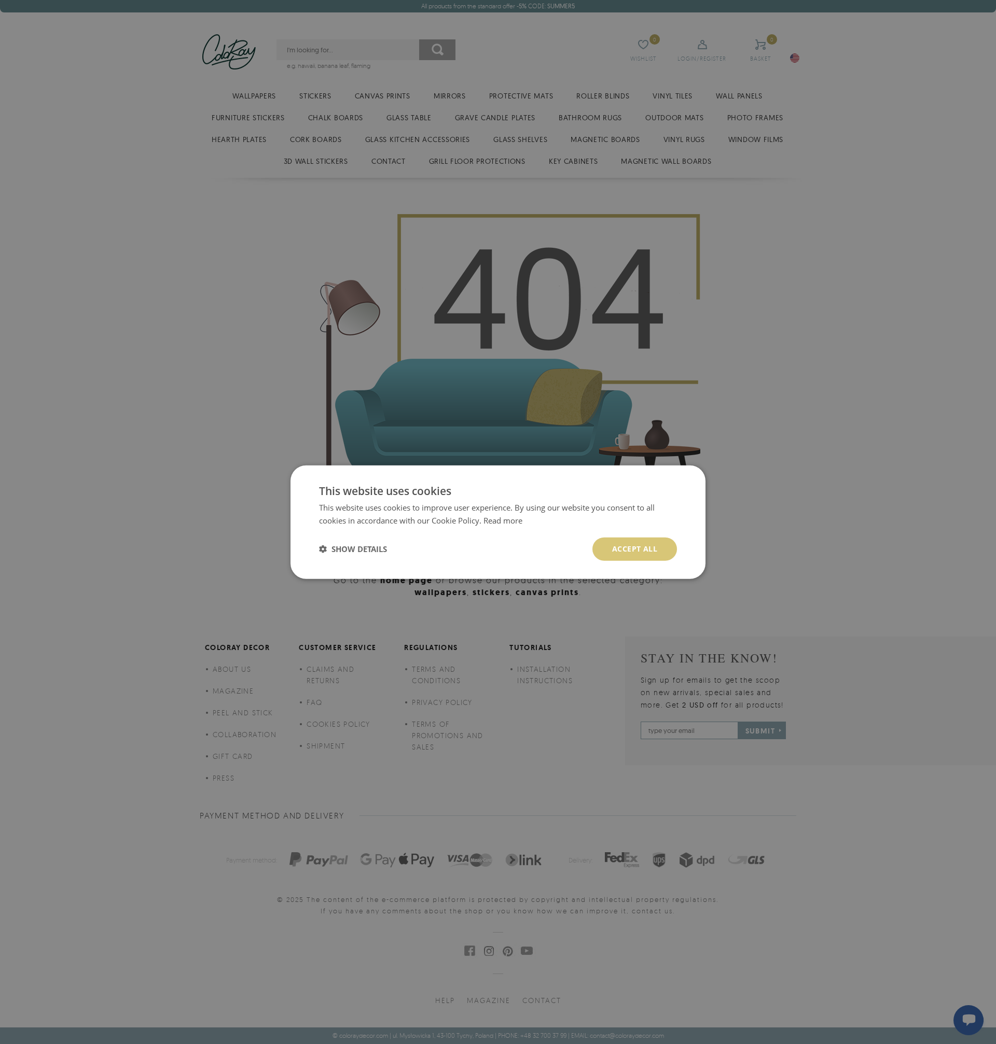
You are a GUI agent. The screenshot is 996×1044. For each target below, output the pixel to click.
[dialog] (498, 522)
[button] (353, 549)
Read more (502, 520)
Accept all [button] (634, 549)
